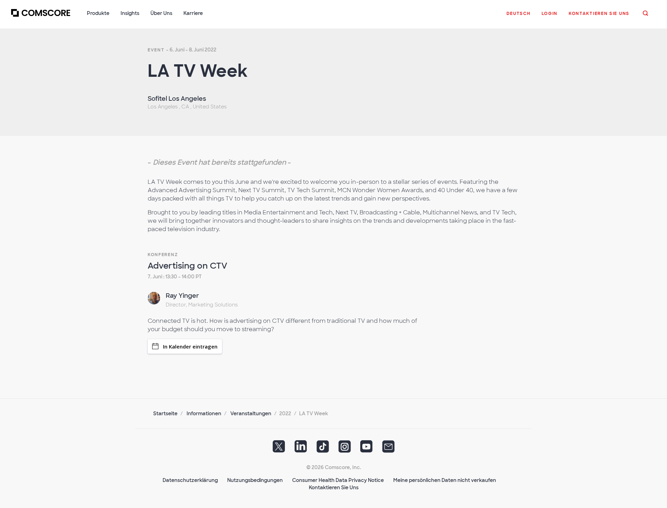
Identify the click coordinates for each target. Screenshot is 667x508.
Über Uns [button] (161, 13)
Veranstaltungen (250, 413)
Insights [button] (130, 13)
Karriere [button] (193, 13)
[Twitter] (279, 448)
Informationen (204, 413)
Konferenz (163, 254)
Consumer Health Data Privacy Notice (338, 480)
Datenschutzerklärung (190, 480)
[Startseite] (40, 17)
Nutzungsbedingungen (255, 480)
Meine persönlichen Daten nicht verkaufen (444, 480)
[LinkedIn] (301, 448)
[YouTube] (366, 448)
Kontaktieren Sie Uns (334, 487)
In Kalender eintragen (190, 346)
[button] (518, 17)
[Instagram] (344, 448)
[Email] (388, 448)
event (156, 50)
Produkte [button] (98, 13)
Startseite (165, 413)
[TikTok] (322, 448)
